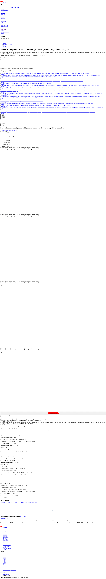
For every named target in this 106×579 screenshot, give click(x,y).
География (3, 13)
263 (13, 502)
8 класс (3, 122)
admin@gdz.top (6, 574)
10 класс (3, 124)
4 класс (3, 117)
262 (12, 502)
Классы (2, 551)
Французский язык (5, 32)
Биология (3, 11)
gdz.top (4, 2)
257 (3, 502)
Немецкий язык (4, 23)
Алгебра (2, 9)
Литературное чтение (5, 19)
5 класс (3, 118)
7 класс (3, 120)
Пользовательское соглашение (9, 568)
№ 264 (15, 130)
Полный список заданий (31, 502)
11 (18, 7)
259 (6, 502)
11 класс (3, 125)
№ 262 (1, 130)
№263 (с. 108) (4, 131)
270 (25, 502)
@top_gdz (23, 516)
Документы (2, 566)
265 (17, 502)
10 (17, 7)
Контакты (2, 572)
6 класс (3, 119)
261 (10, 502)
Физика (2, 30)
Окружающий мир (4, 26)
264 (15, 502)
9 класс (3, 123)
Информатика (4, 15)
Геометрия (3, 14)
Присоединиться (3, 518)
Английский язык (4, 10)
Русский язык (3, 27)
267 (20, 502)
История (2, 17)
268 (22, 502)
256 (1, 502)
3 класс (3, 116)
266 (18, 502)
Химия (2, 33)
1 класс (3, 114)
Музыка (2, 22)
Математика (3, 21)
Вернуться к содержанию (8, 130)
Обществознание (4, 25)
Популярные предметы (5, 529)
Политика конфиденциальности (9, 570)
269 (24, 502)
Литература (3, 18)
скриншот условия (5, 133)
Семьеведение (4, 29)
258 (5, 502)
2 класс (3, 115)
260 (8, 502)
